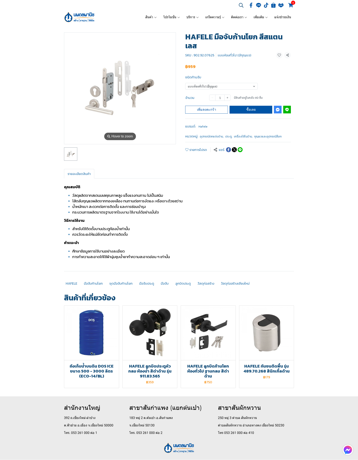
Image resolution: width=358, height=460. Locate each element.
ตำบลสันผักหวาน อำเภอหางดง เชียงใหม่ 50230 (251, 425)
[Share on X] (234, 149)
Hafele (202, 126)
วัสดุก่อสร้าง (205, 283)
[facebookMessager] (348, 450)
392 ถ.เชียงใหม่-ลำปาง (80, 418)
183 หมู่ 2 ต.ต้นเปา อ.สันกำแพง (151, 418)
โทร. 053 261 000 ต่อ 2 (145, 433)
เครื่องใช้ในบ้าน (243, 136)
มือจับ (165, 283)
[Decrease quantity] (212, 98)
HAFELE (71, 283)
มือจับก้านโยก (93, 283)
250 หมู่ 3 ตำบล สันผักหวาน (237, 418)
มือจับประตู (146, 283)
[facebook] (251, 5)
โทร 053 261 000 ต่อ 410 (236, 433)
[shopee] (273, 5)
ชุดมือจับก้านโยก (121, 283)
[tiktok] (266, 5)
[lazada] (281, 5)
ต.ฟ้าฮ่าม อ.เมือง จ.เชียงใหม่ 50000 (88, 425)
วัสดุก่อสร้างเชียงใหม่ (235, 283)
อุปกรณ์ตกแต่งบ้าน (212, 136)
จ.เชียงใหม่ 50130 (142, 425)
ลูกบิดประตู (183, 283)
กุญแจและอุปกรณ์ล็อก (268, 136)
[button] (241, 5)
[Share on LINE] (240, 149)
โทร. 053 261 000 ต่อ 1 (80, 433)
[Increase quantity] (227, 98)
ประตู (228, 136)
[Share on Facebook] (228, 149)
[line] (258, 5)
